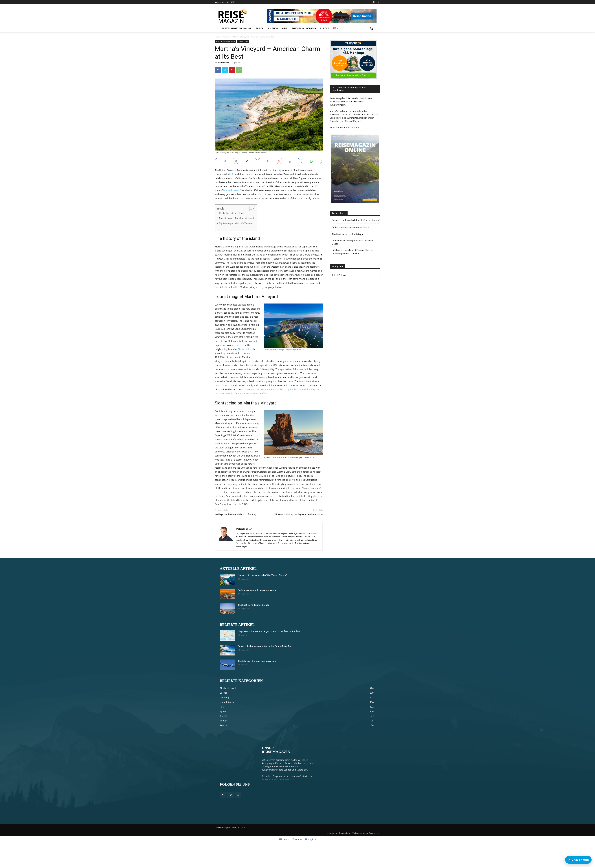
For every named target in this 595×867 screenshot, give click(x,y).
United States (243, 41)
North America (229, 41)
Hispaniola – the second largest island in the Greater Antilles (269, 631)
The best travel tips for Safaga (347, 234)
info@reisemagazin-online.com (278, 779)
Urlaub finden (578, 859)
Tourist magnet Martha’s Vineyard (236, 218)
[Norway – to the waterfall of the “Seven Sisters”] (227, 579)
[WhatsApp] (239, 70)
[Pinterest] (232, 70)
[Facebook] (370, 2)
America (226, 36)
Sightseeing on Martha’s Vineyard (236, 223)
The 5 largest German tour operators (257, 661)
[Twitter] (378, 2)
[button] (371, 28)
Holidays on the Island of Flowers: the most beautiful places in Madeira (353, 252)
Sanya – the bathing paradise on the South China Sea (264, 646)
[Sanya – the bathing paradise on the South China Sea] (227, 650)
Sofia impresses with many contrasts (351, 227)
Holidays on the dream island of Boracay (235, 514)
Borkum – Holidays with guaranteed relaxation (299, 514)
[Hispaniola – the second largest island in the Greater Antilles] (227, 635)
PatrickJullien (223, 62)
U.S (231, 174)
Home (217, 36)
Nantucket (243, 349)
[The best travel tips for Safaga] (227, 608)
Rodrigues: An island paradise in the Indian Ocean (352, 242)
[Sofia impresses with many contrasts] (227, 594)
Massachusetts (231, 190)
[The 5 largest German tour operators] (227, 665)
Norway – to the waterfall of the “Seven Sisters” (356, 220)
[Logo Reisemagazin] (240, 16)
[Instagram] (374, 2)
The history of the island (231, 213)
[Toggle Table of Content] (250, 208)
